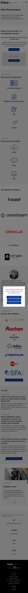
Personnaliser (14, 302)
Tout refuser (14, 299)
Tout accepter (14, 297)
